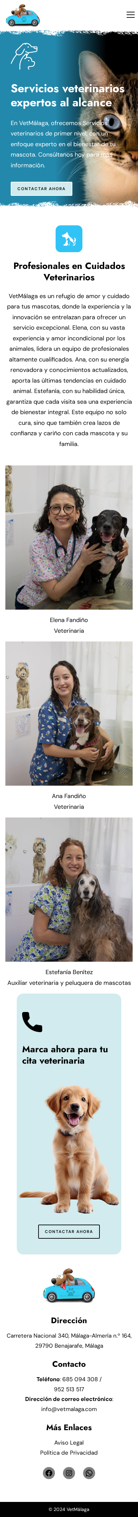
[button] (130, 14)
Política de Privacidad (69, 1452)
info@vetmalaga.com (69, 1409)
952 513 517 (69, 1389)
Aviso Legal (69, 1442)
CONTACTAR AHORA (41, 188)
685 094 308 (80, 1379)
